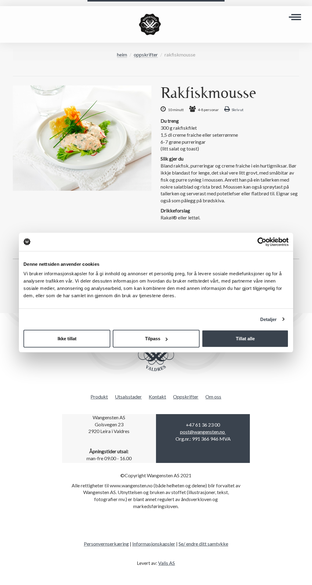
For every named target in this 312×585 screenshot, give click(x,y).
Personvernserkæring (106, 544)
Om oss (213, 396)
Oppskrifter (146, 54)
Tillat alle (245, 338)
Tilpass (152, 338)
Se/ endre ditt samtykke (203, 544)
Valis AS (166, 563)
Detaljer (268, 319)
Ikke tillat (67, 338)
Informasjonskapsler (153, 544)
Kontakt (157, 396)
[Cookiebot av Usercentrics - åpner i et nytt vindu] (262, 241)
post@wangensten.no (203, 432)
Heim (122, 54)
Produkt (99, 396)
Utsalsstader (128, 396)
